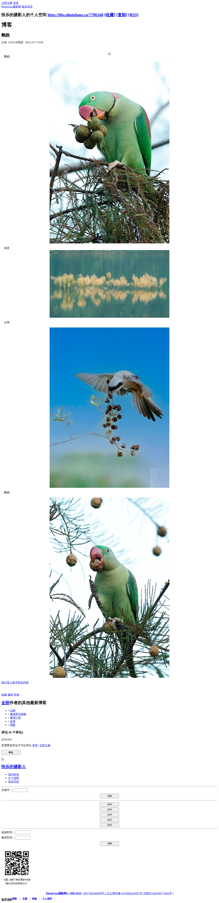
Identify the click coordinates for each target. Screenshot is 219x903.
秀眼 (12, 724)
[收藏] (109, 15)
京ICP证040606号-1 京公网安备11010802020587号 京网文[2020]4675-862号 (127, 893)
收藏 (4, 694)
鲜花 (20, 682)
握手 (15, 682)
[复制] (121, 15)
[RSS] (133, 15)
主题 (24, 898)
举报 (16, 694)
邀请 (10, 694)
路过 (4, 682)
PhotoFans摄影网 (11, 6)
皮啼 (12, 721)
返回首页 (27, 6)
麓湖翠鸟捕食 (18, 714)
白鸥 (12, 710)
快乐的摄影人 (13, 766)
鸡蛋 (26, 682)
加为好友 (13, 774)
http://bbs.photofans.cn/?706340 (75, 15)
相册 (34, 898)
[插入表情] (6, 739)
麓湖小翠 (15, 717)
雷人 (9, 682)
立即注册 (6, 3)
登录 (15, 3)
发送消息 (13, 781)
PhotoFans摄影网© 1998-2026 (63, 893)
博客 (14, 898)
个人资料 (47, 898)
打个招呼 (13, 778)
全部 (5, 702)
